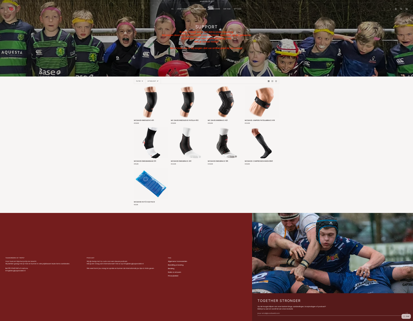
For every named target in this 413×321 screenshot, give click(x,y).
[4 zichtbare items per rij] (276, 81)
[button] (172, 9)
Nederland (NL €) (206, 1)
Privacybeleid (173, 276)
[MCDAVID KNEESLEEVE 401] (151, 102)
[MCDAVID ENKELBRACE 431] (188, 142)
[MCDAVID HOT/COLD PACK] (151, 183)
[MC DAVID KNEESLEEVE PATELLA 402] (188, 102)
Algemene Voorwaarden (177, 261)
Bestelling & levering (175, 265)
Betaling (171, 268)
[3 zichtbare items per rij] (272, 81)
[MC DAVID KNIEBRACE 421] (225, 102)
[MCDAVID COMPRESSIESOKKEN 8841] (262, 142)
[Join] (406, 313)
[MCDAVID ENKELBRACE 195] (225, 142)
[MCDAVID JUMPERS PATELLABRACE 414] (262, 102)
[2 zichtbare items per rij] (269, 81)
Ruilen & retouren (174, 272)
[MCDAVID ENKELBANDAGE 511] (151, 142)
